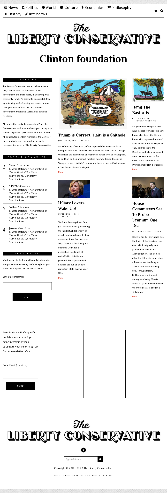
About (57, 476)
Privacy (96, 476)
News (158, 231)
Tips (87, 476)
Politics (85, 141)
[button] (100, 459)
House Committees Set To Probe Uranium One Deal (147, 214)
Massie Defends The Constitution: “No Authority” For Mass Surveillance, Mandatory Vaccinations (28, 174)
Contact (108, 476)
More (60, 172)
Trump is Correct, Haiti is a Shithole (91, 135)
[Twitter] (156, 11)
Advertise (77, 476)
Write (66, 476)
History (139, 121)
